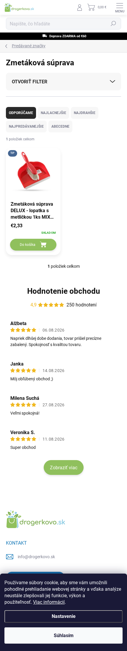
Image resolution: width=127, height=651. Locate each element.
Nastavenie (64, 616)
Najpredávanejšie (26, 126)
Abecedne (60, 126)
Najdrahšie (84, 113)
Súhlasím (64, 635)
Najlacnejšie (53, 113)
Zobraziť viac (63, 467)
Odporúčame (21, 113)
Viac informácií (49, 602)
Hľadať (113, 24)
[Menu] (119, 7)
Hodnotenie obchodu (63, 291)
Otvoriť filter (29, 82)
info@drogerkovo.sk (36, 556)
